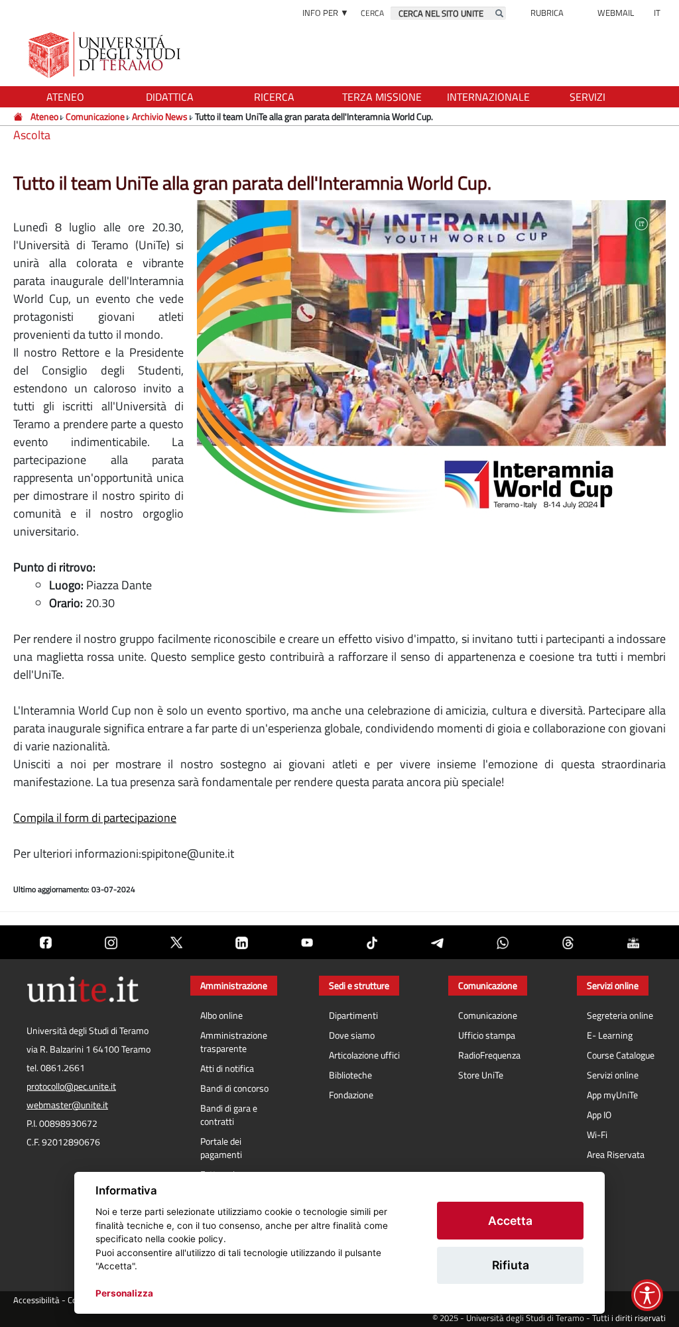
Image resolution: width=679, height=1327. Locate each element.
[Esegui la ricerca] (499, 13)
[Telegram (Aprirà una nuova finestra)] (437, 942)
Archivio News (160, 116)
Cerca (372, 13)
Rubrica (547, 12)
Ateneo (44, 116)
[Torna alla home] (106, 55)
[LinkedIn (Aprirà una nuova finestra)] (241, 942)
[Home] (19, 116)
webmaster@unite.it (67, 1105)
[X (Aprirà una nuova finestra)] (176, 942)
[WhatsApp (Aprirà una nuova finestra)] (503, 942)
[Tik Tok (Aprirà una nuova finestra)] (372, 942)
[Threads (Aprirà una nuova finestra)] (568, 942)
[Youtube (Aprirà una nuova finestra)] (307, 942)
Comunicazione (95, 116)
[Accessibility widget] (647, 1295)
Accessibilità (36, 1300)
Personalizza (124, 1293)
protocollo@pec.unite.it (71, 1086)
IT (657, 12)
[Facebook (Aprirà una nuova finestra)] (46, 942)
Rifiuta (510, 1265)
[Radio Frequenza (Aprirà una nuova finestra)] (633, 942)
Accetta (510, 1221)
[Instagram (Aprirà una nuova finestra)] (111, 942)
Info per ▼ (325, 12)
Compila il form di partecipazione (94, 818)
